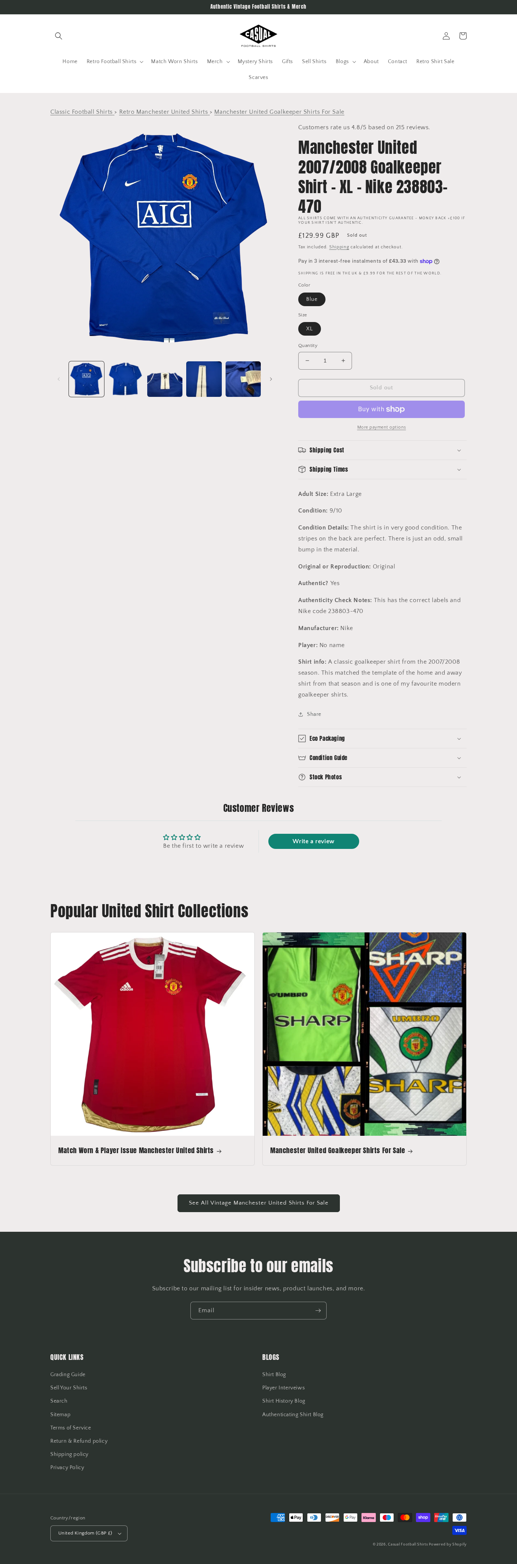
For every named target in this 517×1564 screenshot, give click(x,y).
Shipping (339, 247)
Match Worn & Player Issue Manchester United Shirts (136, 1150)
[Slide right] (271, 379)
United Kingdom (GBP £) (85, 1533)
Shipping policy (69, 1454)
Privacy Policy (67, 1468)
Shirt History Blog (283, 1401)
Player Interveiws (283, 1388)
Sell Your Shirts (68, 1388)
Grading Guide (68, 1375)
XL (309, 329)
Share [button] (314, 714)
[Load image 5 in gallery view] (243, 378)
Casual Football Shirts (408, 1544)
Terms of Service (70, 1428)
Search (59, 1401)
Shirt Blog (274, 1375)
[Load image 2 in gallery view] (125, 378)
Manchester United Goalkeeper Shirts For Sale (337, 1150)
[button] (58, 36)
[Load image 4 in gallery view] (203, 378)
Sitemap (60, 1415)
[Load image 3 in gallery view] (164, 378)
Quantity (308, 345)
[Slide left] (58, 379)
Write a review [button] (313, 841)
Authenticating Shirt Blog (293, 1415)
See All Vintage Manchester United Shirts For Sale (259, 1203)
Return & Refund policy (78, 1441)
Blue (312, 299)
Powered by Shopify (448, 1544)
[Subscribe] (318, 1310)
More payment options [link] (381, 427)
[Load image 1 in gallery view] (86, 378)
